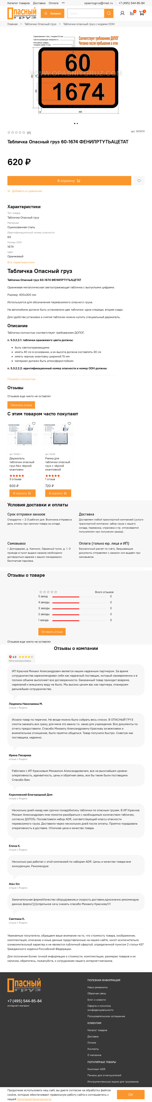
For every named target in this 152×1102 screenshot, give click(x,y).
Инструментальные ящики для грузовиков (112, 1081)
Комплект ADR (96, 1069)
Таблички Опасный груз (40, 24)
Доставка (39, 3)
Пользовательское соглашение (106, 1016)
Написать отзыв (21, 405)
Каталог (55, 13)
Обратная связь (96, 993)
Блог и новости (96, 999)
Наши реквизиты (97, 987)
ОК (130, 1094)
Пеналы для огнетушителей (104, 1075)
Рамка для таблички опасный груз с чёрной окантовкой (57, 463)
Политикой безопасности (34, 1099)
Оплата (53, 3)
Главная (12, 24)
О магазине (94, 1055)
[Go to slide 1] (74, 123)
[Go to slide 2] (77, 123)
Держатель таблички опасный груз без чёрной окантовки (21, 463)
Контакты (93, 1049)
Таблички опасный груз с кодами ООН (89, 24)
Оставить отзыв (52, 632)
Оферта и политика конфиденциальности (100, 1008)
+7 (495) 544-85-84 (132, 3)
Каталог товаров (18, 3)
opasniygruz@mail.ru (98, 3)
